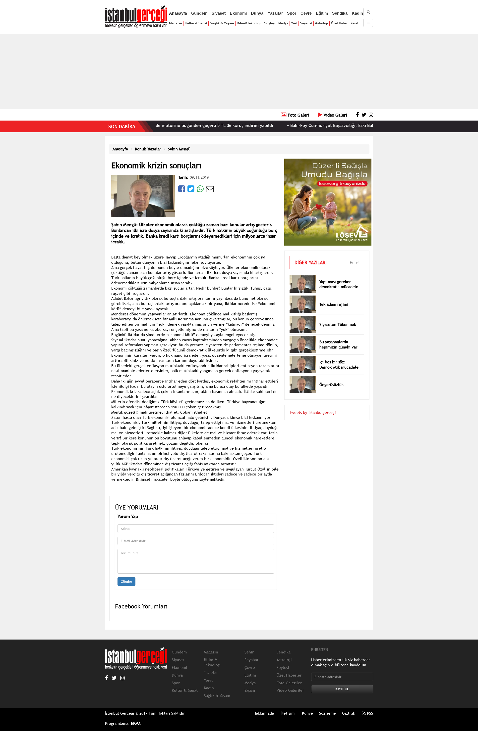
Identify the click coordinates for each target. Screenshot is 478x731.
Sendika (340, 13)
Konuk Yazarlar (148, 149)
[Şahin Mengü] (143, 195)
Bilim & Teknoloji (212, 662)
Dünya (257, 13)
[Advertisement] (239, 71)
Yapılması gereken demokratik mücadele (338, 284)
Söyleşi (270, 23)
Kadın (357, 13)
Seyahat (306, 23)
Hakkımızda (263, 713)
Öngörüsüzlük (331, 384)
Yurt (294, 23)
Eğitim (322, 13)
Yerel (354, 23)
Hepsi (354, 262)
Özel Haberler (289, 675)
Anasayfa (178, 13)
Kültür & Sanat (196, 23)
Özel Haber (339, 23)
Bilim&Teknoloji (249, 23)
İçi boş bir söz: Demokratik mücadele (338, 364)
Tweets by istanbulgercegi (313, 412)
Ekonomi (238, 13)
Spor (291, 13)
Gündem (199, 13)
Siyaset (219, 13)
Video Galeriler (290, 690)
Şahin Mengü (179, 149)
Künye (307, 713)
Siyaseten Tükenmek (337, 324)
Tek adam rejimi (333, 304)
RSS (369, 713)
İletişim (288, 713)
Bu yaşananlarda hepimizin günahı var (338, 344)
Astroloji (321, 23)
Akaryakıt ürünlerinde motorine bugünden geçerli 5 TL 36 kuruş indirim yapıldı (176, 125)
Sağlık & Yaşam (222, 23)
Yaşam (249, 690)
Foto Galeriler (289, 683)
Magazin (175, 23)
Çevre (306, 13)
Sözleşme (327, 713)
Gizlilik (348, 713)
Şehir (249, 652)
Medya (283, 23)
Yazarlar (275, 13)
